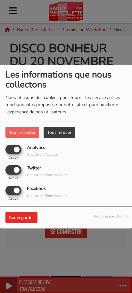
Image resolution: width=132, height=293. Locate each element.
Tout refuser (59, 132)
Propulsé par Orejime (111, 216)
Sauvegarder (21, 218)
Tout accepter (22, 132)
